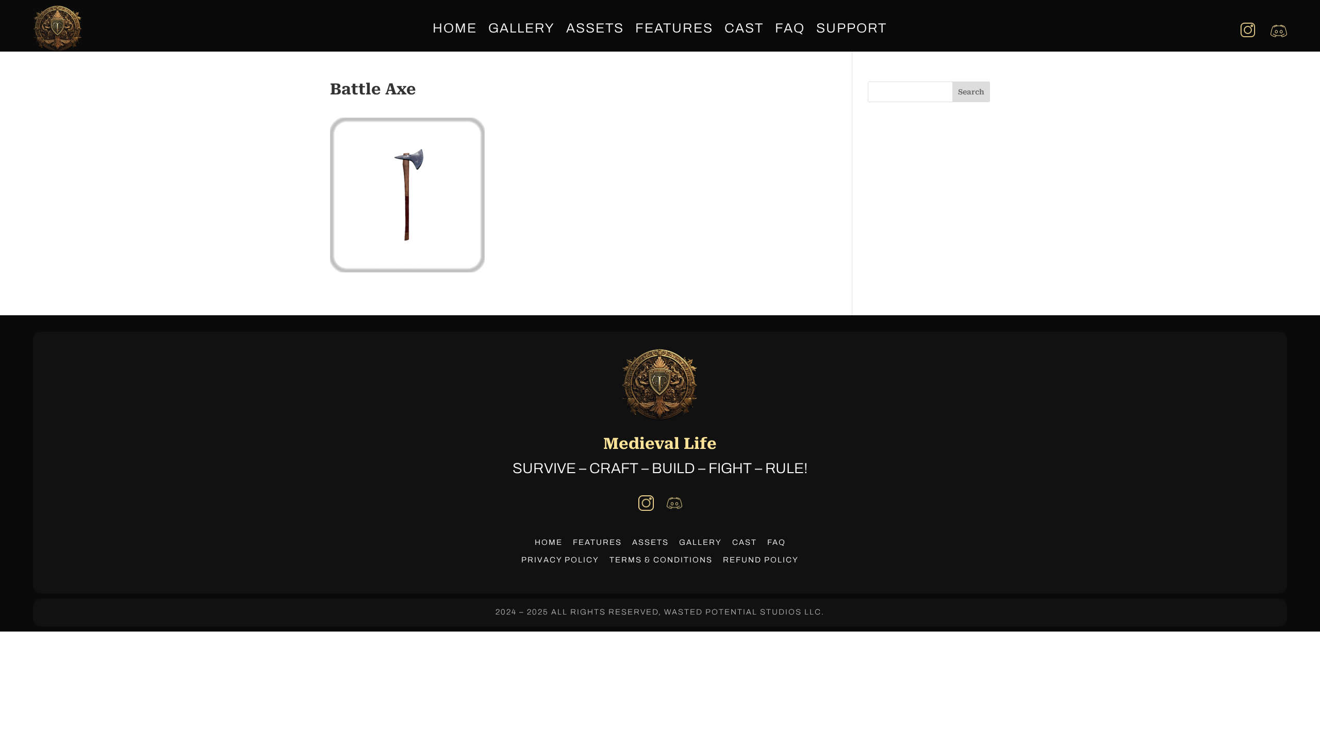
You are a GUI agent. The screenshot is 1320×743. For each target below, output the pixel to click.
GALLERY (700, 542)
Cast (744, 30)
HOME (549, 542)
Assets (595, 30)
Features (674, 30)
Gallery (521, 30)
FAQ (790, 30)
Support (851, 30)
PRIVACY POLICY (560, 560)
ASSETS (650, 542)
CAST (744, 542)
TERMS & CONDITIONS (661, 560)
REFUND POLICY (761, 560)
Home (455, 30)
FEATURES (597, 542)
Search (971, 92)
